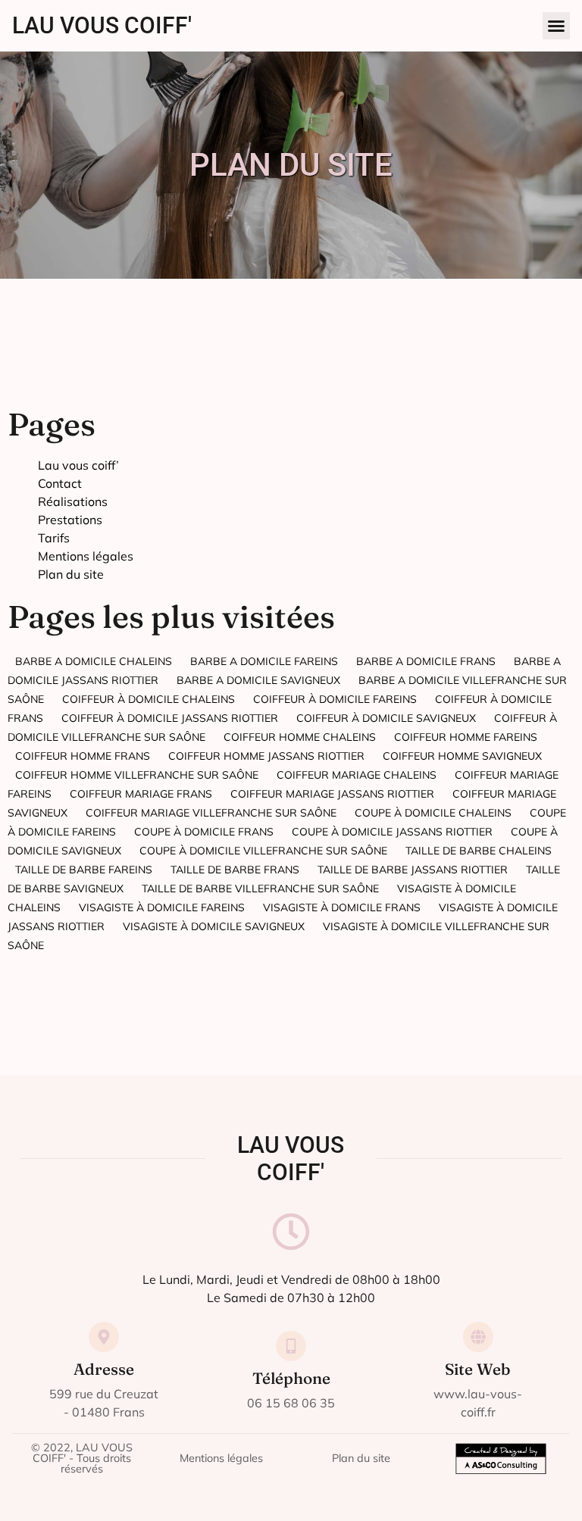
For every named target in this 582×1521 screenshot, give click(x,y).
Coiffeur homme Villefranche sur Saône (136, 775)
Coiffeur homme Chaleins (300, 737)
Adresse (104, 1369)
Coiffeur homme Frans (82, 756)
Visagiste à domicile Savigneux (214, 926)
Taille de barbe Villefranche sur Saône (260, 888)
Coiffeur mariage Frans (141, 794)
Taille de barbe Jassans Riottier (413, 869)
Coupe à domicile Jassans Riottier (392, 832)
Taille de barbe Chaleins (478, 850)
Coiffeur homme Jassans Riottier (266, 756)
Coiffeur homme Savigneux (462, 756)
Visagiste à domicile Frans (342, 907)
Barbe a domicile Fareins (264, 661)
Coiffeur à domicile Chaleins (148, 699)
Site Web (478, 1369)
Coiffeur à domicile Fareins (335, 699)
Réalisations (73, 501)
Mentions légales (85, 556)
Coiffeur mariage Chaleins (356, 775)
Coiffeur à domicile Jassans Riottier (169, 718)
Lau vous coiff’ (78, 465)
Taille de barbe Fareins (83, 869)
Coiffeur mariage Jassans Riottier (332, 794)
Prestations (70, 519)
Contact (60, 483)
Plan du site (71, 574)
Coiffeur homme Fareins (465, 737)
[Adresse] (104, 1337)
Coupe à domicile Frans (204, 832)
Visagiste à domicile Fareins (162, 907)
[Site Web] (478, 1337)
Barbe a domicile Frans (426, 661)
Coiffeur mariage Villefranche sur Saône (211, 813)
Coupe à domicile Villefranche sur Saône (263, 850)
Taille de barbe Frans (235, 869)
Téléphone (291, 1378)
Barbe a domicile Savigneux (258, 680)
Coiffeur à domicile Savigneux (386, 718)
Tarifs (54, 537)
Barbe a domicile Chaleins (93, 661)
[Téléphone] (291, 1346)
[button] (556, 25)
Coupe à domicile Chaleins (433, 813)
